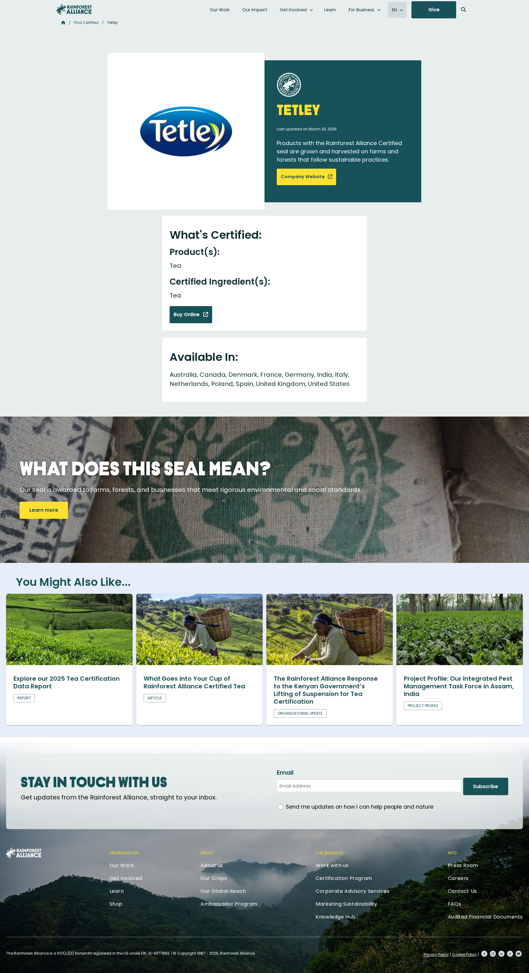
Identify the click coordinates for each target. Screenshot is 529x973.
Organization (124, 852)
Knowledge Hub (335, 916)
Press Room (463, 865)
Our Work (220, 10)
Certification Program (344, 878)
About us (212, 865)
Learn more (43, 510)
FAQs (454, 904)
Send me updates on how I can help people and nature (359, 806)
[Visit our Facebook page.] (484, 954)
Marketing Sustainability (346, 904)
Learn (330, 10)
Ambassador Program (229, 904)
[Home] (74, 9)
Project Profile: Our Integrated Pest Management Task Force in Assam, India (459, 686)
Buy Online (187, 314)
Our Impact (254, 10)
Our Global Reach (223, 891)
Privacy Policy (436, 954)
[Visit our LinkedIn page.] (501, 954)
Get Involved (293, 10)
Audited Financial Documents (485, 916)
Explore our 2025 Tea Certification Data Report (66, 682)
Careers (458, 878)
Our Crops (214, 878)
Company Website (303, 177)
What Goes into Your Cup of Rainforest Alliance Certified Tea (194, 682)
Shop (116, 904)
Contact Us (462, 891)
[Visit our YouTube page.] (519, 954)
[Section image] (69, 663)
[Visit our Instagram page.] (493, 954)
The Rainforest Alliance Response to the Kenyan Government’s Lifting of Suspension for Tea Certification (326, 690)
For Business (361, 10)
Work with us (332, 865)
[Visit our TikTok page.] (510, 954)
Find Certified (86, 22)
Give (434, 9)
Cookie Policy (464, 954)
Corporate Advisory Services (352, 891)
